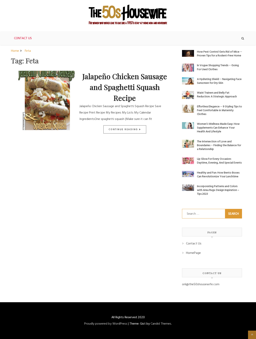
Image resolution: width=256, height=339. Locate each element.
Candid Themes (161, 323)
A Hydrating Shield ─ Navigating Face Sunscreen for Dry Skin (219, 81)
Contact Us (23, 38)
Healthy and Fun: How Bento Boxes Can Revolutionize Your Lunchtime (218, 174)
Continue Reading (124, 130)
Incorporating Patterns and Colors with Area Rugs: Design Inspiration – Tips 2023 (218, 190)
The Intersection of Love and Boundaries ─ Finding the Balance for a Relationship (219, 145)
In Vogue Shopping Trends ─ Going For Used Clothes (218, 67)
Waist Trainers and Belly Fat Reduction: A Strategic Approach (217, 95)
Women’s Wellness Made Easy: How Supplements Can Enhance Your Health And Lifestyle (218, 128)
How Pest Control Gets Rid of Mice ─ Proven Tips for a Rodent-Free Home (219, 54)
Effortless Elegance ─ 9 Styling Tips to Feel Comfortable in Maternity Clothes (219, 110)
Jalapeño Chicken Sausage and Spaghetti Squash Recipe (124, 87)
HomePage (193, 253)
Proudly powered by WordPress (105, 323)
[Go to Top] (252, 335)
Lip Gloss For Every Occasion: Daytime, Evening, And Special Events (219, 161)
